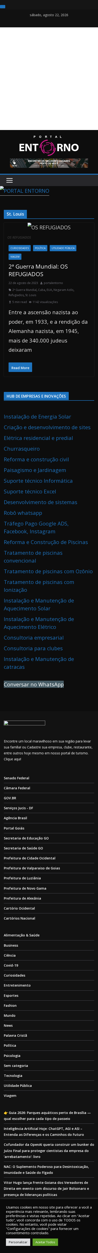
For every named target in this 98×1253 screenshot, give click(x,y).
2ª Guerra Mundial (24, 290)
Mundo (9, 1015)
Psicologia (12, 1055)
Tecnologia (13, 1075)
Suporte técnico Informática (38, 480)
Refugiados (16, 295)
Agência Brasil (15, 818)
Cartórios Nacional (19, 918)
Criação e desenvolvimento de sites (47, 427)
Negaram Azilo (64, 290)
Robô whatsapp (23, 512)
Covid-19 (11, 965)
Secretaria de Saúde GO (23, 848)
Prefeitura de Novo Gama (25, 888)
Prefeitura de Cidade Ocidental (29, 858)
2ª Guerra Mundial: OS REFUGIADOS (38, 270)
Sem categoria (16, 1065)
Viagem (15, 256)
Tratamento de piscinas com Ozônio (48, 571)
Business (11, 945)
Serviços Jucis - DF (18, 808)
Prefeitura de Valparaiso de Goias (32, 868)
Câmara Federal (17, 788)
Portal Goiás (14, 828)
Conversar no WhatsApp (34, 684)
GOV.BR (10, 798)
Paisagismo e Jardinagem (35, 469)
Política (40, 248)
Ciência (10, 955)
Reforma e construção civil (36, 459)
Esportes (11, 995)
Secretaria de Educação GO (26, 838)
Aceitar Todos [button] (45, 1242)
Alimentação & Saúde (21, 935)
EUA (49, 290)
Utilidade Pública (63, 248)
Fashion (10, 1005)
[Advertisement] (49, 79)
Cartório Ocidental (19, 908)
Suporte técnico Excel (30, 491)
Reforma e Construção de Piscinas (46, 541)
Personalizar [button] (18, 1242)
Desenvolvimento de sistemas (40, 502)
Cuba (41, 290)
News (8, 1025)
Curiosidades (19, 248)
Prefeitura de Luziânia (22, 878)
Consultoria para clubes (33, 648)
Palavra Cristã (15, 1035)
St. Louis (30, 295)
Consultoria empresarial (34, 637)
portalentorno (53, 283)
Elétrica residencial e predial (38, 437)
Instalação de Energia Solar (37, 416)
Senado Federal (16, 778)
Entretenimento (17, 985)
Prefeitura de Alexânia (22, 898)
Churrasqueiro (22, 448)
